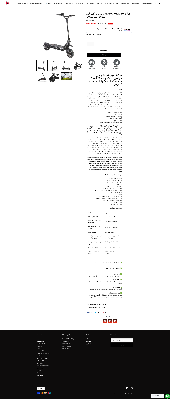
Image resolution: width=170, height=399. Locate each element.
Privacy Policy (65, 348)
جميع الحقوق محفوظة (128, 393)
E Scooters (39, 346)
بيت (38, 339)
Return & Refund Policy (68, 339)
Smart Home (40, 368)
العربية (40, 388)
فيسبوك (88, 341)
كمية (88, 40)
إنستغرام (88, 343)
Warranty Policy (66, 343)
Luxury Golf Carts (41, 351)
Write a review (101, 307)
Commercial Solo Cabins (43, 365)
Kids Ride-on (40, 355)
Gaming (39, 370)
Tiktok (88, 339)
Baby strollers (40, 360)
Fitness (39, 373)
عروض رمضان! (41, 341)
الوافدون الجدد (41, 343)
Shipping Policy (66, 341)
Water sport (40, 363)
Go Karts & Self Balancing (43, 353)
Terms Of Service (66, 346)
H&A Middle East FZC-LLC (118, 393)
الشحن (94, 34)
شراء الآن (104, 55)
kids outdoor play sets (42, 358)
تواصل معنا (40, 375)
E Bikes (38, 348)
